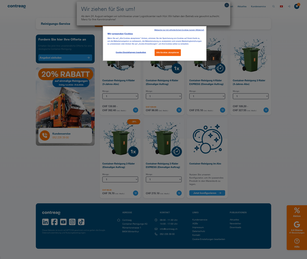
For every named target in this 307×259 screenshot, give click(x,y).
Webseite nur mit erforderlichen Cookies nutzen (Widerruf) (179, 30)
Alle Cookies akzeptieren (167, 52)
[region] (155, 43)
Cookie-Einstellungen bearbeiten (131, 52)
